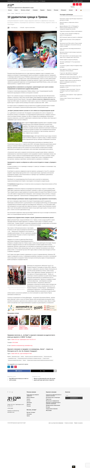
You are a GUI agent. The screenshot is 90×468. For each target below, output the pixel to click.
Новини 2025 (17, 13)
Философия (49, 410)
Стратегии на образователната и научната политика (53, 395)
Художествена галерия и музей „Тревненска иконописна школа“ (40, 360)
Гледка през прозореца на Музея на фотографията (71, 31)
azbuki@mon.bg (28, 345)
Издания (42, 10)
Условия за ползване (69, 422)
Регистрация (80, 1)
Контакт (71, 10)
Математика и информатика (52, 400)
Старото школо (46, 358)
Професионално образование (53, 405)
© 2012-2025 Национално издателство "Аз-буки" (16, 422)
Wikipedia (43, 1)
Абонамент (63, 10)
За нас (16, 10)
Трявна (24, 360)
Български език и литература (53, 397)
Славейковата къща (12, 358)
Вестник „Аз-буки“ (25, 10)
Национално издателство (14, 1)
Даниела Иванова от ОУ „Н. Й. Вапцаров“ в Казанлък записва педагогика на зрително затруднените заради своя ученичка (69, 28)
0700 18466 (15, 342)
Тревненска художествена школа (14, 360)
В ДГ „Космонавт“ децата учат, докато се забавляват (71, 37)
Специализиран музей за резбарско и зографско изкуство (29, 358)
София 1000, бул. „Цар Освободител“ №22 (21, 353)
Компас (22, 356)
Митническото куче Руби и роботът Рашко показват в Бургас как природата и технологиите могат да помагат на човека (71, 45)
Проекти (49, 10)
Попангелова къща (48, 356)
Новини (12, 13)
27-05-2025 (22, 27)
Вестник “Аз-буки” (31, 412)
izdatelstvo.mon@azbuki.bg (17, 345)
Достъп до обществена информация (56, 422)
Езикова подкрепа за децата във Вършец (69, 59)
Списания (35, 10)
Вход (75, 1)
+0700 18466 (10, 408)
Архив (28, 415)
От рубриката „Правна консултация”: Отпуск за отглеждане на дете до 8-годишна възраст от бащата (70, 91)
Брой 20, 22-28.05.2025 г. (25, 13)
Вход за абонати (30, 397)
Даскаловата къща (15, 356)
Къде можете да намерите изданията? (33, 395)
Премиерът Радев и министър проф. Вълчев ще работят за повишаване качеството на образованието (70, 82)
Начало (10, 10)
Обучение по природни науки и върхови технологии (53, 403)
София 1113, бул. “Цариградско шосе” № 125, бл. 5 (23, 339)
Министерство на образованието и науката (30, 1)
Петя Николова (14, 27)
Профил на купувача (78, 422)
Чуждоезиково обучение (52, 408)
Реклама (56, 10)
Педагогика (48, 399)
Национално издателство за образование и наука (20, 7)
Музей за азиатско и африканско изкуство (33, 356)
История (48, 407)
